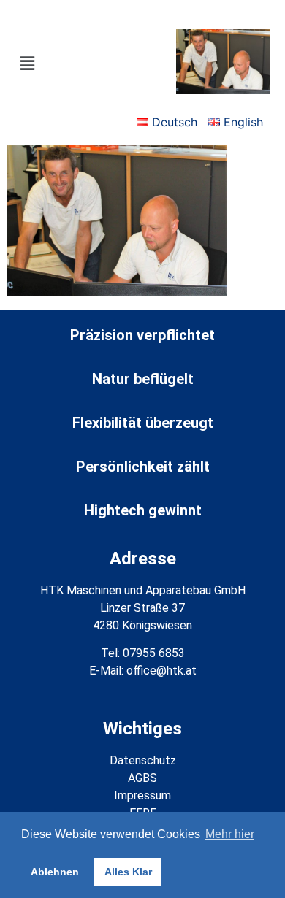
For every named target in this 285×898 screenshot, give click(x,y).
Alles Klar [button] (128, 872)
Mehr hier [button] (229, 834)
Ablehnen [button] (55, 872)
